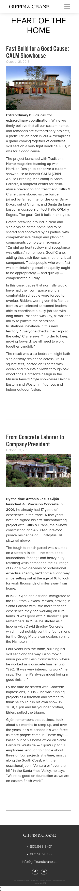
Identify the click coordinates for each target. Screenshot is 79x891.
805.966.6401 (41, 846)
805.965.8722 (41, 853)
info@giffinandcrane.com (41, 861)
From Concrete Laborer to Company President (35, 440)
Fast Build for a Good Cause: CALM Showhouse (37, 52)
